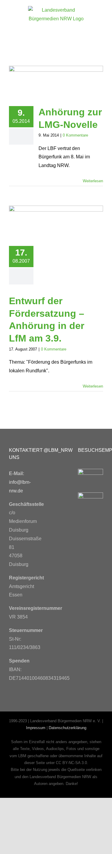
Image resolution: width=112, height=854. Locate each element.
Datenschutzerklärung (67, 728)
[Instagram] (48, 484)
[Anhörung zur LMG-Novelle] (56, 81)
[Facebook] (48, 468)
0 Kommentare (75, 135)
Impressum (35, 728)
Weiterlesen (93, 181)
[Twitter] (62, 468)
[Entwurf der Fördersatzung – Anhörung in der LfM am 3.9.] (56, 221)
